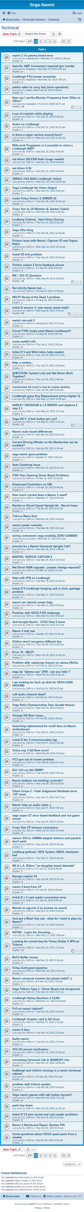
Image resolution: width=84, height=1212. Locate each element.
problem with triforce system (31, 1084)
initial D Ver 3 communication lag (34, 739)
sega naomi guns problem (29, 454)
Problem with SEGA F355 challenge (36, 613)
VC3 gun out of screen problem (33, 759)
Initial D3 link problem (27, 254)
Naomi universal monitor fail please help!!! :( (42, 978)
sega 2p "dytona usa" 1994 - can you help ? (41, 671)
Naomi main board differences (32, 431)
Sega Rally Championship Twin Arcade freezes (43, 705)
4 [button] (50, 41)
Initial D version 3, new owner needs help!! (40, 307)
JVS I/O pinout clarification (30, 1049)
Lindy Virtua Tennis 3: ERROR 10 (34, 198)
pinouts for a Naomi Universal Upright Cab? (41, 546)
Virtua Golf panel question (29, 968)
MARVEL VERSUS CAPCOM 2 (32, 556)
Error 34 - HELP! (23, 652)
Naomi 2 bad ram (23, 631)
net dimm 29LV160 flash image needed (38, 159)
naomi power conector (27, 525)
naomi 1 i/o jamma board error (32, 55)
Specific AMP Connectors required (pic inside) (43, 66)
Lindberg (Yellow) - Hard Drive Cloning (38, 219)
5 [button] (55, 41)
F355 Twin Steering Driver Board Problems (40, 475)
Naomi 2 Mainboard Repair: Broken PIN (38, 1125)
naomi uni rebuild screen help (32, 602)
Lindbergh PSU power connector (34, 76)
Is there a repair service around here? (37, 134)
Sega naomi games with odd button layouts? (42, 1094)
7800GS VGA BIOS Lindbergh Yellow (36, 178)
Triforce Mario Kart (24, 516)
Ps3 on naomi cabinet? (27, 1008)
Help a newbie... (23, 362)
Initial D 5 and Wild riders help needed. (38, 352)
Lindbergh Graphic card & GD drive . (36, 1019)
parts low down (22, 1105)
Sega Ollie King (22, 230)
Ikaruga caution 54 (24, 876)
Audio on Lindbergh (25, 124)
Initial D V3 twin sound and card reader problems (45, 1114)
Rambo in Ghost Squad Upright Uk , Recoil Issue (45, 505)
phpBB (30, 1204)
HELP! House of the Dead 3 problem (36, 297)
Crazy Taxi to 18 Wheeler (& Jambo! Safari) (40, 209)
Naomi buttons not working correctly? (37, 780)
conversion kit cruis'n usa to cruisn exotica (41, 387)
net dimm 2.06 (21, 168)
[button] (29, 41)
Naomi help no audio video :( (31, 805)
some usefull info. (24, 341)
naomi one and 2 (23, 320)
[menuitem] (11, 13)
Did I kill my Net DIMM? (28, 770)
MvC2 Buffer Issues (25, 957)
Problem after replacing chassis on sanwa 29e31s (45, 662)
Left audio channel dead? (29, 694)
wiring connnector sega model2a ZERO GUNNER (44, 535)
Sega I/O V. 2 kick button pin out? (34, 419)
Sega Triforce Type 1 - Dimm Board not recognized (46, 989)
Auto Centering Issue (26, 464)
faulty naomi (20, 1038)
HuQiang (30, 69)
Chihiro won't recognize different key (36, 641)
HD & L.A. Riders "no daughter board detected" (43, 865)
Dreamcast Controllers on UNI (32, 484)
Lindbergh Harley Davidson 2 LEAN (35, 998)
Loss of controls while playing (32, 113)
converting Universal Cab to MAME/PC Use (40, 1060)
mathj (28, 90)
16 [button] (63, 41)
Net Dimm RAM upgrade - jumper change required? (46, 567)
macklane (31, 104)
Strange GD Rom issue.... (29, 715)
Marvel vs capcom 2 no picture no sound (39, 908)
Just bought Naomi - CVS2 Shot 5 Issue (38, 622)
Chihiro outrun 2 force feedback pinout (38, 265)
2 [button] (40, 41)
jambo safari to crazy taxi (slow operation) (40, 87)
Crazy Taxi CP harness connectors (35, 827)
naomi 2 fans (21, 1029)
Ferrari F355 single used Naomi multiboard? (41, 331)
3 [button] (45, 41)
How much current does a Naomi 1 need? (39, 495)
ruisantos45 (32, 58)
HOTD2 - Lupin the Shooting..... (33, 932)
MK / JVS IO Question (26, 275)
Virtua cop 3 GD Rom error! (30, 750)
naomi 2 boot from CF (27, 886)
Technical (10, 27)
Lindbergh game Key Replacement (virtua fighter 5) (46, 396)
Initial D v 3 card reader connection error (39, 897)
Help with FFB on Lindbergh (31, 578)
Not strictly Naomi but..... (29, 288)
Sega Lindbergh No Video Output (34, 187)
